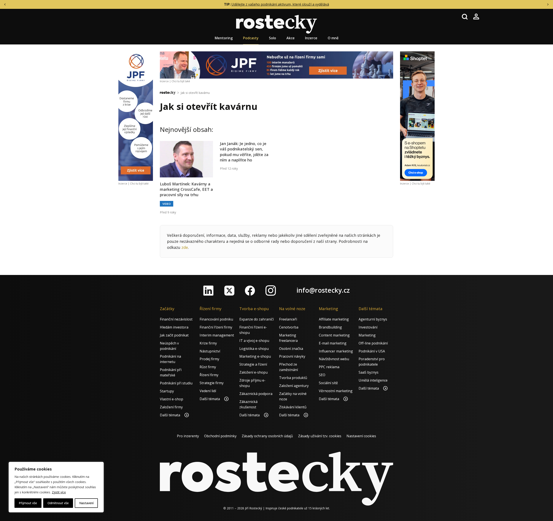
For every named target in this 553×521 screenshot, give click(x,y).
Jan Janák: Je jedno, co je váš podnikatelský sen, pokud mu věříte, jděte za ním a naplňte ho (244, 152)
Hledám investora (174, 327)
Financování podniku (216, 319)
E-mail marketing (332, 343)
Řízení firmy (209, 375)
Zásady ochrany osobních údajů (267, 436)
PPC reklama (329, 367)
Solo (272, 38)
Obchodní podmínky (220, 436)
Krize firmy (208, 343)
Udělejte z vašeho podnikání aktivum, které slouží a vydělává (280, 4)
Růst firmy (208, 367)
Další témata (170, 415)
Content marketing (334, 335)
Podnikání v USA (372, 351)
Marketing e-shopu (255, 356)
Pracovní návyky (292, 356)
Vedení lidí (208, 390)
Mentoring (224, 38)
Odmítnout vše (58, 503)
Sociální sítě (328, 382)
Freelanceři (288, 319)
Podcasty (251, 38)
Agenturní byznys (373, 319)
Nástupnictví (210, 351)
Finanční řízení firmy (216, 327)
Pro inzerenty (188, 436)
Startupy (167, 391)
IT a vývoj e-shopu (254, 340)
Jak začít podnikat (174, 335)
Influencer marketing (336, 351)
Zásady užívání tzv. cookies (319, 436)
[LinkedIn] (208, 290)
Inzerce (311, 38)
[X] (229, 290)
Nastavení (86, 503)
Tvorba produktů (293, 377)
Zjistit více (59, 492)
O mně (333, 38)
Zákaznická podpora (255, 393)
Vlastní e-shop (171, 399)
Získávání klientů (293, 407)
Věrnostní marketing (336, 390)
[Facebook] (250, 290)
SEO (322, 375)
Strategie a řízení (253, 364)
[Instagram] (270, 290)
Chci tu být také (139, 183)
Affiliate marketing (334, 319)
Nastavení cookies (361, 436)
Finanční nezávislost (176, 319)
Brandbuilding (330, 327)
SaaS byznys (368, 372)
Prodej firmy (209, 359)
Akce (290, 38)
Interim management (217, 335)
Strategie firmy (212, 382)
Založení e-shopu (253, 372)
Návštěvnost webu (334, 359)
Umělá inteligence (373, 380)
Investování (368, 327)
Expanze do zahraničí (256, 319)
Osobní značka (291, 348)
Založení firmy (171, 407)
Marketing (367, 335)
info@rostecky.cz (323, 290)
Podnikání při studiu (176, 383)
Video (166, 204)
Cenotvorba (288, 327)
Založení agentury (294, 385)
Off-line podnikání (373, 343)
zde (184, 247)
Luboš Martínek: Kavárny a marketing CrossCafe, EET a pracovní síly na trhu (186, 189)
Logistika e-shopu (254, 348)
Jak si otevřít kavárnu (195, 93)
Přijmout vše (28, 503)
